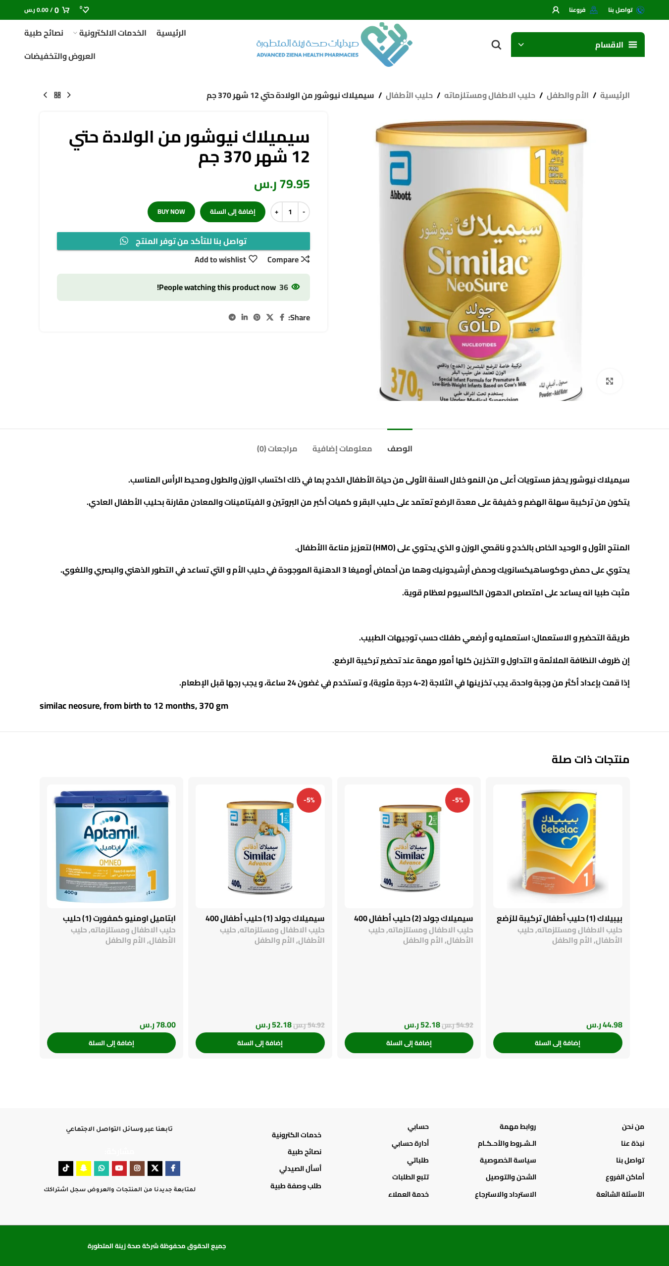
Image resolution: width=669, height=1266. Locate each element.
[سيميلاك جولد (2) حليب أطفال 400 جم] (409, 846)
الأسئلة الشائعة (620, 1194)
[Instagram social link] (137, 1168)
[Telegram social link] (232, 317)
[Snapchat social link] (83, 1168)
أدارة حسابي (410, 1143)
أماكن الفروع (625, 1176)
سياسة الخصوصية (508, 1160)
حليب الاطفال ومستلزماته (489, 95)
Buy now (171, 211)
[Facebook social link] (282, 317)
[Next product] (45, 95)
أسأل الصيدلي (300, 1168)
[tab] (399, 444)
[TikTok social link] (65, 1168)
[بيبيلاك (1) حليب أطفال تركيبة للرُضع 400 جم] (557, 846)
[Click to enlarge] (609, 381)
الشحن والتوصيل (511, 1176)
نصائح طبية (304, 1151)
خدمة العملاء (408, 1194)
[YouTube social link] (119, 1168)
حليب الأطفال (409, 95)
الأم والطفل (568, 95)
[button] (557, 1042)
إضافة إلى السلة (233, 211)
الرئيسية (615, 95)
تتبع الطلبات (410, 1176)
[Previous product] (69, 95)
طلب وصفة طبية (295, 1185)
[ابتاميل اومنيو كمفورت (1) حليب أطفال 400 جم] (111, 846)
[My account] (555, 10)
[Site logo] (335, 43)
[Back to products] (57, 95)
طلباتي (418, 1160)
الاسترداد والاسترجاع (505, 1194)
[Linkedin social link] (245, 317)
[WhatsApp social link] (101, 1168)
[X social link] (269, 317)
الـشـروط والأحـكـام (507, 1143)
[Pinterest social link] (257, 317)
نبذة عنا (632, 1143)
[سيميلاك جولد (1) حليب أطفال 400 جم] (260, 846)
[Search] (496, 44)
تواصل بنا (630, 1160)
